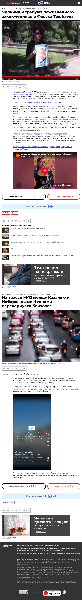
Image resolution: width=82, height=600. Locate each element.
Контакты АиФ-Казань (68, 548)
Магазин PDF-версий (52, 545)
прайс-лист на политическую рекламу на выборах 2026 (36, 553)
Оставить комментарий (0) (64, 196)
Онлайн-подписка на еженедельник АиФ (31, 548)
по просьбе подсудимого (34, 134)
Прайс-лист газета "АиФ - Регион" (28, 550)
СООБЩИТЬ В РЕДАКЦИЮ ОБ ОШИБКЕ (68, 553)
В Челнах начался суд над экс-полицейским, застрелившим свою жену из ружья (38, 249)
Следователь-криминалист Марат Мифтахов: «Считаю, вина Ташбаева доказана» (38, 242)
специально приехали (22, 94)
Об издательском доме (25, 545)
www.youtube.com (12, 81)
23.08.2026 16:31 (7, 294)
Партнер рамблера (36, 592)
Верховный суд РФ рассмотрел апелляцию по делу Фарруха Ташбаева (34, 235)
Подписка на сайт (53, 548)
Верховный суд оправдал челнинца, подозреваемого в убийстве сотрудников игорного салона (43, 256)
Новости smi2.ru (9, 286)
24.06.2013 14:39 (7, 9)
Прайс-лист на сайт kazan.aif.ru (52, 550)
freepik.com (61, 363)
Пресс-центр (39, 545)
